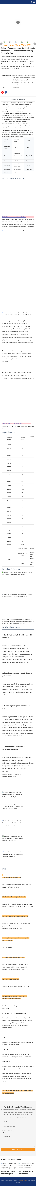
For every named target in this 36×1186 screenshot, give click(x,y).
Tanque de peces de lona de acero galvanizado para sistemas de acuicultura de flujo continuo (26, 1173)
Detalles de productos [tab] (18, 99)
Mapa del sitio (22, 1180)
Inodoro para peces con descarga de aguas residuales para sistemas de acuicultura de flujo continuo (9, 1173)
